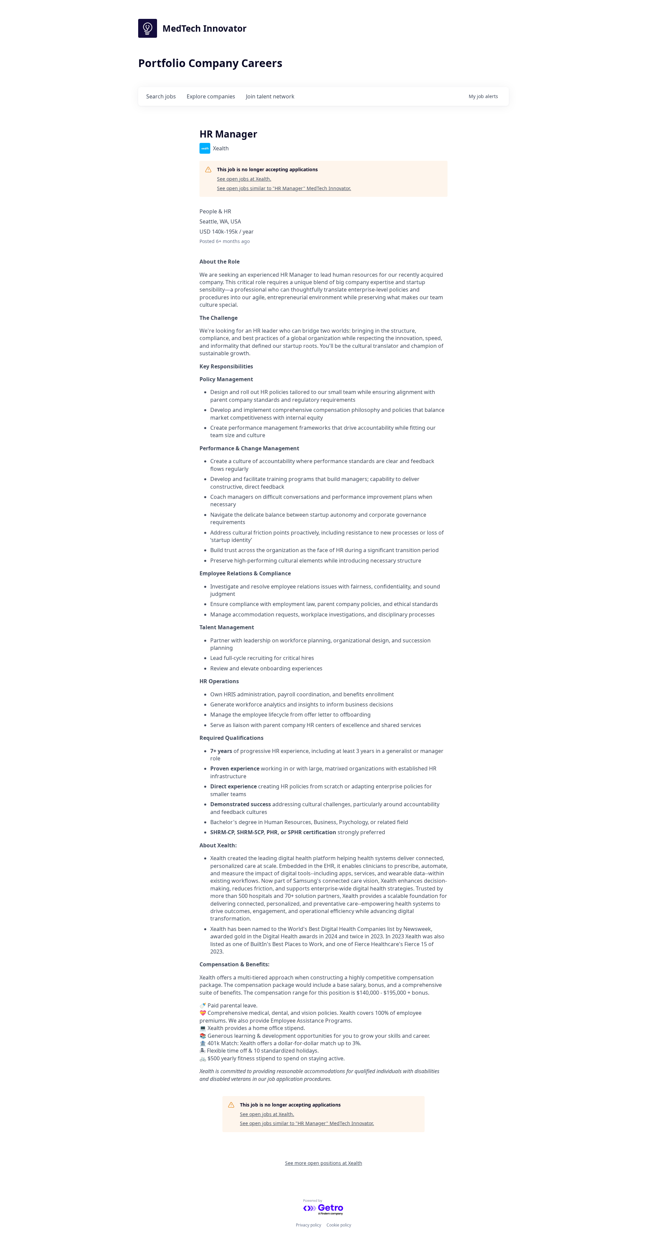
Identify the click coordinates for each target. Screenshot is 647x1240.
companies (211, 96)
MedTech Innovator (204, 28)
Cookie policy (339, 1225)
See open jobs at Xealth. (244, 179)
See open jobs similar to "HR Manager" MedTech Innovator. (284, 188)
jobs (161, 96)
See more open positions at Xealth (323, 1163)
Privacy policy (308, 1225)
